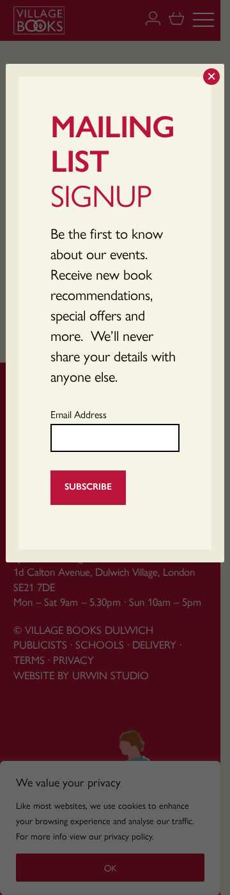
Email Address (78, 414)
